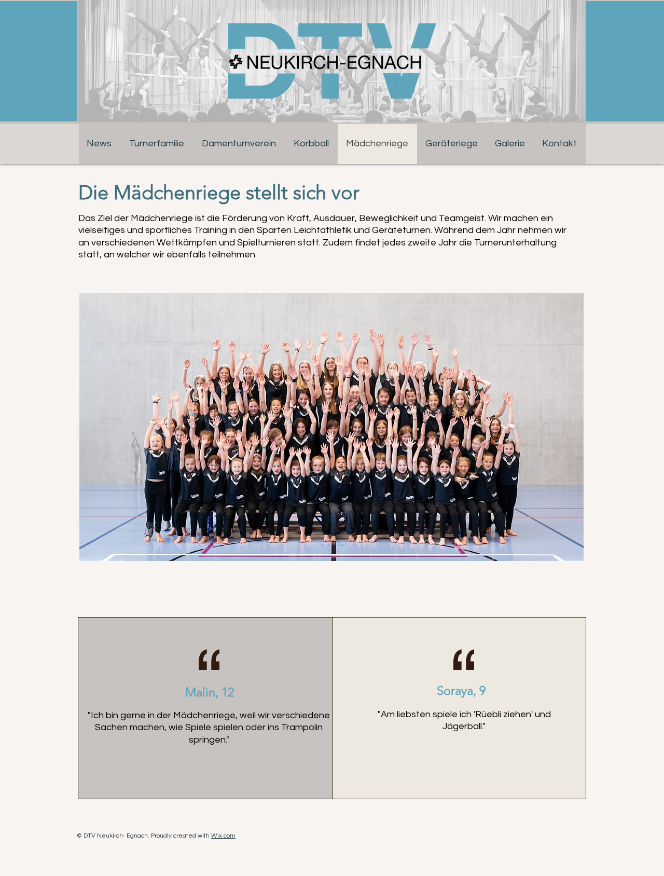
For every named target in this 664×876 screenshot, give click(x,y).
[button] (510, 143)
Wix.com (223, 835)
